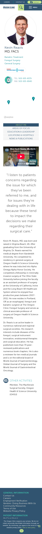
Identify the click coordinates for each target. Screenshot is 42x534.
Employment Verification (15, 500)
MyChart (36, 2)
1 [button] (33, 98)
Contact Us (20, 2)
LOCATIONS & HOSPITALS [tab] (21, 135)
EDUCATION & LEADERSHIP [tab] (21, 131)
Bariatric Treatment (14, 57)
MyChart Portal (10, 518)
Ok (22, 531)
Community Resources (14, 506)
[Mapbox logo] (8, 117)
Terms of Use (9, 508)
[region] (21, 103)
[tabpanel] (21, 272)
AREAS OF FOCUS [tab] (21, 128)
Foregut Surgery (12, 60)
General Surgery (12, 63)
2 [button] (8, 101)
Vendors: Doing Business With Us (19, 503)
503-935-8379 (23, 78)
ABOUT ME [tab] (21, 125)
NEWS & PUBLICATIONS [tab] (21, 138)
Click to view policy (28, 527)
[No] (39, 526)
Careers (7, 2)
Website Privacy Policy (14, 511)
